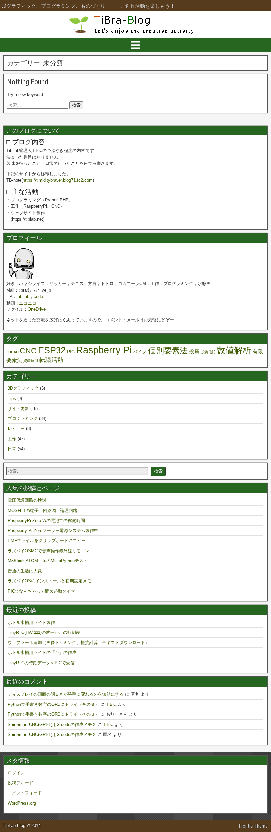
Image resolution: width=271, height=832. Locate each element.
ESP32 (52, 350)
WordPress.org (22, 803)
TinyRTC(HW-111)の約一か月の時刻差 (44, 632)
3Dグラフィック (23, 388)
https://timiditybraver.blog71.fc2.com (58, 180)
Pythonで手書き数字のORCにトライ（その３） (53, 704)
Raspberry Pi (104, 349)
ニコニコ (27, 303)
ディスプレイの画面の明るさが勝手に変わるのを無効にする (66, 694)
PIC (71, 351)
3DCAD (12, 352)
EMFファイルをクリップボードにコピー (47, 540)
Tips (12, 398)
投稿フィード (20, 782)
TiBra (111, 704)
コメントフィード (25, 792)
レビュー (16, 428)
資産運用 (30, 361)
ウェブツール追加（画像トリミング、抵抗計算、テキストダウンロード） (78, 642)
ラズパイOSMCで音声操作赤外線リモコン (48, 550)
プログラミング (23, 418)
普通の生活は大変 (25, 570)
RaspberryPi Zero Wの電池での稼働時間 (46, 520)
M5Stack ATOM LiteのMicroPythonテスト (48, 560)
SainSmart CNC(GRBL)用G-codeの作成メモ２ (52, 724)
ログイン (16, 772)
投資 (194, 351)
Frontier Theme (253, 826)
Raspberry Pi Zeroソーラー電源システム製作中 (53, 530)
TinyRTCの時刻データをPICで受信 (41, 662)
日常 (12, 448)
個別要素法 (168, 350)
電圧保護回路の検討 (27, 500)
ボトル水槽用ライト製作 (31, 622)
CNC (28, 350)
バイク (140, 351)
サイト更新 (18, 408)
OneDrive (37, 309)
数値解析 (234, 350)
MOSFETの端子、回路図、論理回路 (42, 510)
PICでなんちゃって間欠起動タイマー (43, 591)
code (38, 296)
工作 (12, 438)
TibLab (23, 296)
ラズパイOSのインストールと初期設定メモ (49, 580)
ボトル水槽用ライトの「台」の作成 (42, 652)
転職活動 (51, 359)
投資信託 (208, 352)
